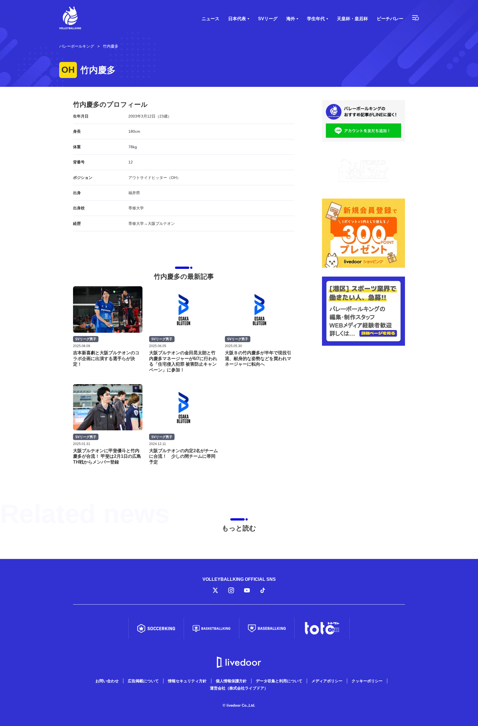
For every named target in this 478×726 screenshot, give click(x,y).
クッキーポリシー (367, 681)
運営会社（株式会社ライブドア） (239, 688)
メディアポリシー (326, 681)
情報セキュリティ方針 (187, 681)
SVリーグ (267, 18)
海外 (290, 18)
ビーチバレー (390, 18)
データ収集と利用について (279, 681)
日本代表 (237, 18)
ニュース (210, 18)
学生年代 (316, 18)
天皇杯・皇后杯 (352, 18)
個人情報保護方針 (231, 681)
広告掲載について (143, 681)
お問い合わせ (107, 681)
